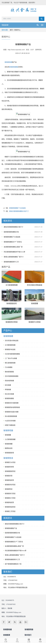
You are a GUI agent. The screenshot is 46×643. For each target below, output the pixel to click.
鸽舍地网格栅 (9, 380)
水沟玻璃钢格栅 (12, 285)
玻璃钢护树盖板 (10, 349)
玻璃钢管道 (8, 458)
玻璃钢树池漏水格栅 (11, 412)
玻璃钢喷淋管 (9, 467)
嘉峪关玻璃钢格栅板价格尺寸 (19, 211)
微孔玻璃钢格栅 (10, 363)
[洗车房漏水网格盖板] (34, 277)
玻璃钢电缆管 (9, 480)
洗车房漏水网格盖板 (34, 285)
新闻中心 (17, 30)
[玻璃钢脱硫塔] (11, 295)
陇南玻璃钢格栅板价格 (11, 232)
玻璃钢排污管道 (10, 493)
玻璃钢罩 (6, 635)
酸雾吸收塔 (8, 448)
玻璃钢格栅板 (13, 67)
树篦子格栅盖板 (10, 425)
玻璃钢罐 (34, 303)
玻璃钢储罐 (8, 444)
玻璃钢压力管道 (10, 498)
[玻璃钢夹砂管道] (11, 314)
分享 (5, 641)
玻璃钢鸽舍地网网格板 (12, 407)
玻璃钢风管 (8, 476)
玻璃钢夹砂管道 (12, 322)
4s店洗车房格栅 (10, 421)
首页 (11, 30)
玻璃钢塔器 (8, 430)
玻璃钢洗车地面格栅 (11, 403)
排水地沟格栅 (9, 394)
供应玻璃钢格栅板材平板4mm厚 (14, 252)
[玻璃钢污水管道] (34, 314)
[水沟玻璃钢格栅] (11, 277)
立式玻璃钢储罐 (10, 439)
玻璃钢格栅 (8, 62)
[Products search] (41, 19)
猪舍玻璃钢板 (9, 372)
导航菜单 (5, 25)
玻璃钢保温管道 (10, 507)
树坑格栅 (8, 385)
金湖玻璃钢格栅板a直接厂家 (13, 247)
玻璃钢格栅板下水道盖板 (17, 208)
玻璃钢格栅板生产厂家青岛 (13, 242)
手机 (17, 641)
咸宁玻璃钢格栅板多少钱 (13, 564)
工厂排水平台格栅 (11, 358)
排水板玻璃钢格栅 (11, 416)
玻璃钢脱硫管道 (10, 471)
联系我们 (28, 635)
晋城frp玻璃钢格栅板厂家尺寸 (14, 257)
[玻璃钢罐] (34, 295)
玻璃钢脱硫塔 (11, 303)
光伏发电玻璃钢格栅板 (12, 354)
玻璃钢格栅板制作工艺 (11, 262)
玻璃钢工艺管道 (10, 511)
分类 (28, 642)
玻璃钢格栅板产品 (11, 528)
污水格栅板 (8, 367)
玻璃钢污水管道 (35, 322)
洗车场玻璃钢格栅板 (11, 376)
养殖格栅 (8, 389)
